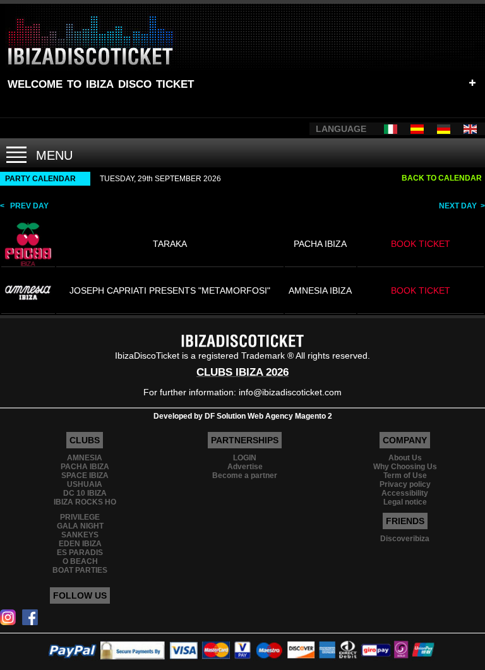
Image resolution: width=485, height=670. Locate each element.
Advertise (245, 466)
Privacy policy (405, 484)
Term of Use (405, 475)
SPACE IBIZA (85, 475)
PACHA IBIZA (85, 466)
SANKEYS (80, 534)
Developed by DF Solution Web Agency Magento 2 (242, 416)
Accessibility (404, 493)
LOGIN (244, 457)
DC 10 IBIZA (85, 493)
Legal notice (405, 502)
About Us (405, 457)
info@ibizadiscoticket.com (290, 392)
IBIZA (100, 82)
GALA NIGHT (80, 526)
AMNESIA (84, 457)
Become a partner (244, 475)
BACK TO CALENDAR (442, 178)
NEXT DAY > (462, 205)
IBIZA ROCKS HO (85, 502)
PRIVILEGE (80, 517)
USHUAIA (84, 484)
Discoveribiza (404, 538)
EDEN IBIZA (80, 543)
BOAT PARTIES (79, 570)
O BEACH (80, 561)
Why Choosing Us (405, 466)
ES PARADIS (80, 552)
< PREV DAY (24, 205)
